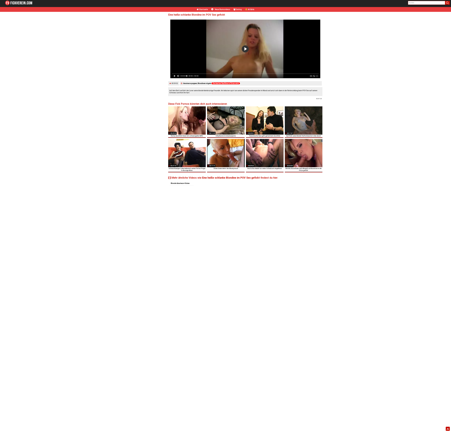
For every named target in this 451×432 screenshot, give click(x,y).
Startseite (203, 9)
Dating (238, 9)
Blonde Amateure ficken (180, 183)
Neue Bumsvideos (222, 9)
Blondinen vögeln (204, 83)
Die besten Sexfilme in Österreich (226, 83)
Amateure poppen (190, 83)
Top (448, 428)
